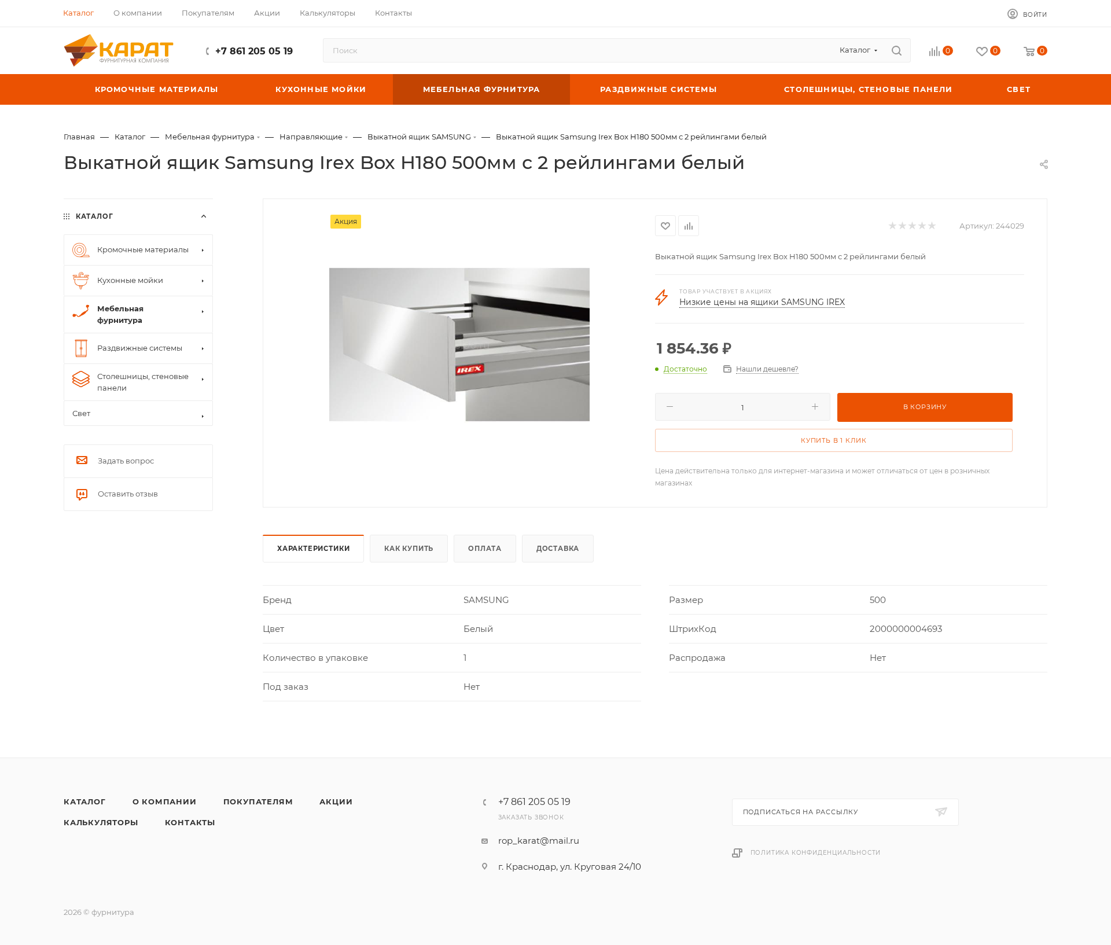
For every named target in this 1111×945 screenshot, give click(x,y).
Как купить (408, 549)
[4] (921, 226)
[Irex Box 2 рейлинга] (459, 345)
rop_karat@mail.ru (538, 840)
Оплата (485, 549)
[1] (892, 226)
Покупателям (258, 801)
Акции (335, 801)
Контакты (190, 822)
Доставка (557, 549)
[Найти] (896, 50)
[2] (902, 226)
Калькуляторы (101, 822)
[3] (912, 226)
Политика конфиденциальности (816, 852)
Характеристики (313, 549)
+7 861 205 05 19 (254, 51)
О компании (165, 801)
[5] (931, 226)
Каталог (85, 801)
